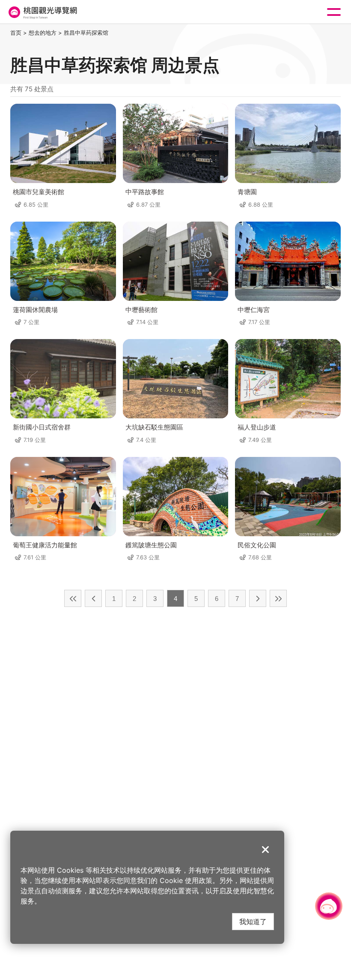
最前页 (72, 598)
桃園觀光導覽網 (42, 12)
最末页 (278, 598)
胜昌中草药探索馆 (86, 32)
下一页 (257, 598)
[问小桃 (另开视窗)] (328, 906)
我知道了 (253, 921)
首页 (15, 32)
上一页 (93, 598)
